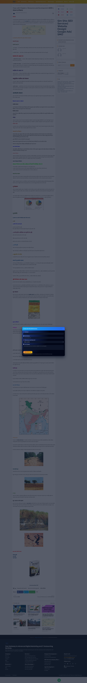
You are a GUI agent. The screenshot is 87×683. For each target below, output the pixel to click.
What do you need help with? (29, 340)
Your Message (26, 344)
